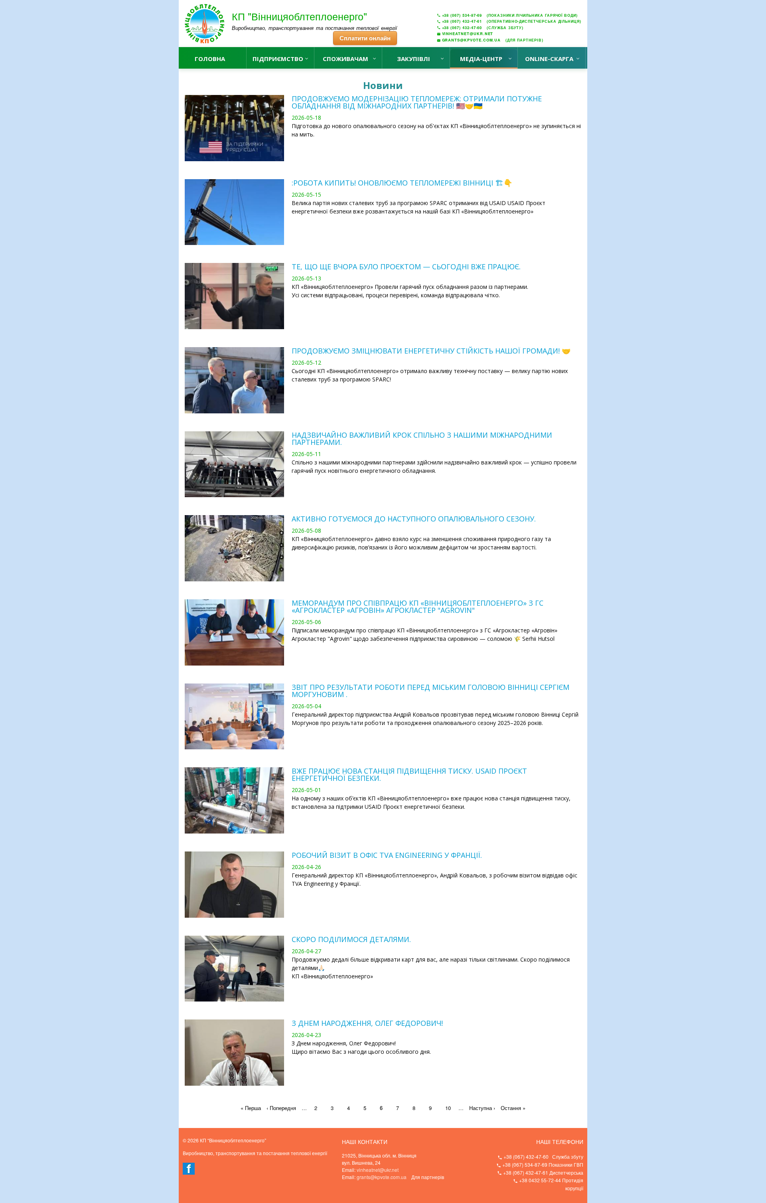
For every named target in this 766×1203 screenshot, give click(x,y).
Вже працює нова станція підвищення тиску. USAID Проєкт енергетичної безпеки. (409, 774)
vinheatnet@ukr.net (378, 1169)
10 (448, 1108)
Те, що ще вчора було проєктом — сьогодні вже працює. (406, 266)
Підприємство (278, 59)
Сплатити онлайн (365, 38)
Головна (210, 59)
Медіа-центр (481, 59)
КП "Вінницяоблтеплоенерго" (299, 16)
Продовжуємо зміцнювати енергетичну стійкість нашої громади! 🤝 (431, 351)
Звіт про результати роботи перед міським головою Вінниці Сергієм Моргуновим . (430, 690)
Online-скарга (549, 59)
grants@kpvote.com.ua (382, 1176)
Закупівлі (413, 59)
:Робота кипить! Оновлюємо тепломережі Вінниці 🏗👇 (402, 183)
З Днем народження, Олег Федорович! (367, 1023)
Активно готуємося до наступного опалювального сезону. (414, 518)
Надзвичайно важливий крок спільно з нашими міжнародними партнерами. (422, 438)
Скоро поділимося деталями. (351, 939)
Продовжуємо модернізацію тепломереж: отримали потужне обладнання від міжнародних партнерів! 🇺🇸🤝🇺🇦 (417, 102)
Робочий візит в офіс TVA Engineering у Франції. (387, 855)
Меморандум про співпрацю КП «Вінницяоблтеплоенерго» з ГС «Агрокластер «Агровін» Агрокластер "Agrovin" (417, 606)
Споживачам (345, 59)
